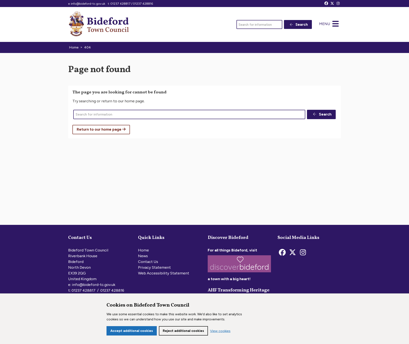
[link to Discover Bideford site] (239, 273)
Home (143, 250)
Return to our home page (99, 129)
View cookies (220, 331)
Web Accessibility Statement (163, 273)
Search (301, 24)
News (143, 256)
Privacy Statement (154, 267)
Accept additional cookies (131, 331)
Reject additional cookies (183, 331)
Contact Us (148, 261)
